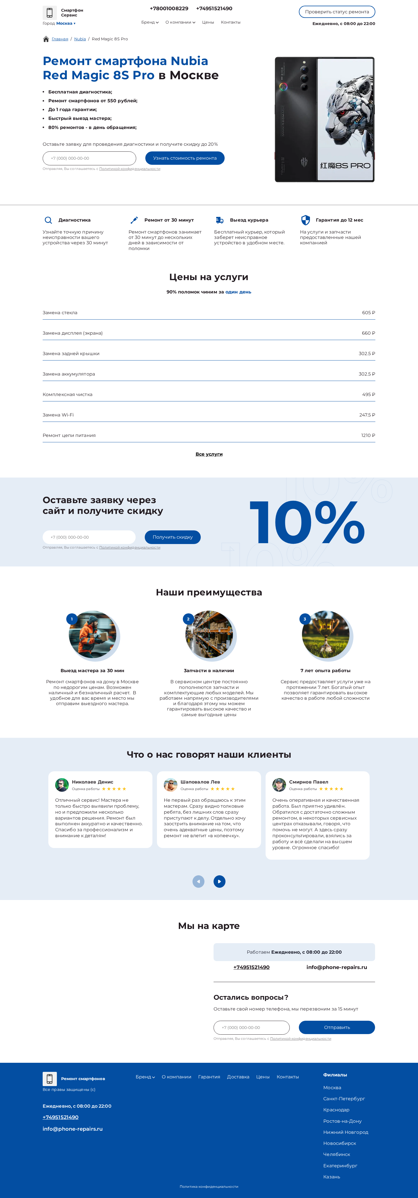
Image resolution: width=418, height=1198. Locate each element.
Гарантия (209, 1077)
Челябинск (336, 1154)
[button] (219, 881)
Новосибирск (339, 1143)
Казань (331, 1177)
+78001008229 (169, 9)
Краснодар (336, 1109)
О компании (178, 22)
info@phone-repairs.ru (337, 967)
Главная (60, 38)
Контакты (231, 22)
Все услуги (209, 454)
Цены (208, 22)
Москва (332, 1087)
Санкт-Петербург (344, 1098)
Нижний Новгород (345, 1132)
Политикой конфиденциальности (129, 168)
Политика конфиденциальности (209, 1186)
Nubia (80, 38)
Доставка (238, 1077)
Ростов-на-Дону (342, 1121)
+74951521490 (214, 9)
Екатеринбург (340, 1165)
